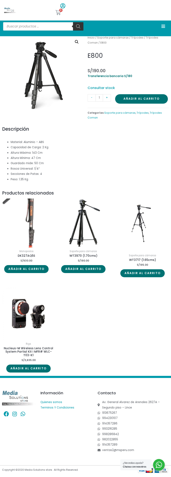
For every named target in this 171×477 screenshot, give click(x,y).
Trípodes (137, 37)
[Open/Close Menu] (163, 26)
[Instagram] (14, 414)
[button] (76, 42)
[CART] (58, 12)
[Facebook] (6, 414)
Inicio (91, 37)
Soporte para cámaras (113, 37)
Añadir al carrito (141, 99)
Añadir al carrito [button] (26, 269)
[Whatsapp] (23, 414)
